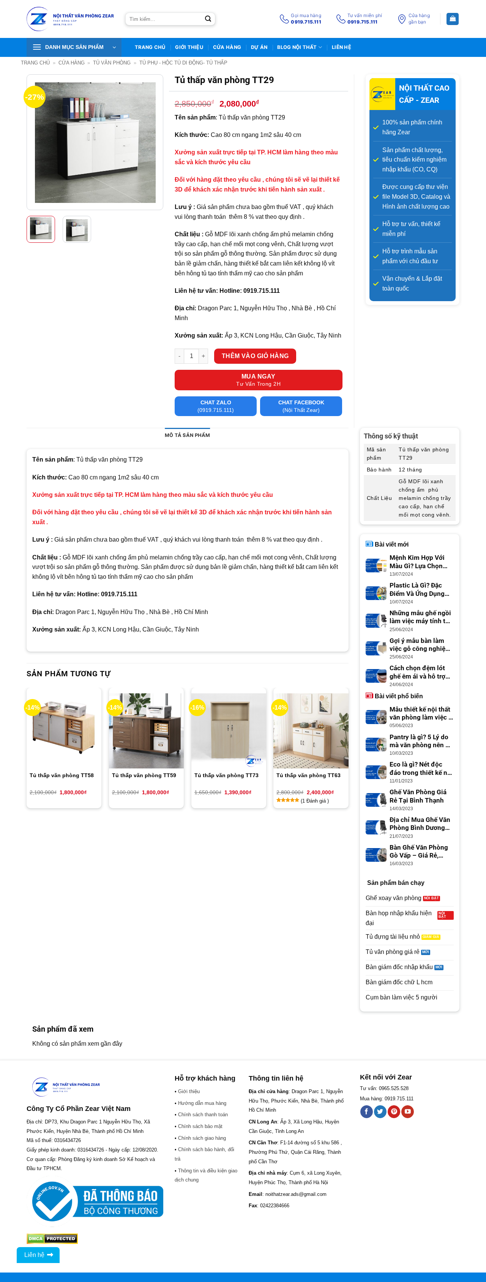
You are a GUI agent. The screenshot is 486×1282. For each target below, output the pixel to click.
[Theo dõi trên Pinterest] (394, 1111)
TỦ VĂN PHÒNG (112, 63)
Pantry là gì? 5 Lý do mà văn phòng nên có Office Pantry (421, 741)
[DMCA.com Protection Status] (52, 1238)
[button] (74, 47)
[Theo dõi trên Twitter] (380, 1111)
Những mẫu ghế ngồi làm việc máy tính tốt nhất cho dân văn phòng (420, 617)
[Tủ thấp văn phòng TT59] (146, 730)
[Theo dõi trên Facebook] (366, 1111)
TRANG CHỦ (150, 47)
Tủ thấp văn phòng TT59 (144, 775)
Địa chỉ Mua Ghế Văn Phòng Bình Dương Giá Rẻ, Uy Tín (420, 824)
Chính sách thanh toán (203, 1114)
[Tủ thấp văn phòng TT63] (310, 730)
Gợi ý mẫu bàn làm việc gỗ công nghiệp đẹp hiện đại (419, 645)
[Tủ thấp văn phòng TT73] (228, 730)
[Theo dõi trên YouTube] (407, 1111)
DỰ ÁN (259, 47)
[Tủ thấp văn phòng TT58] (64, 730)
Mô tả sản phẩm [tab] (187, 435)
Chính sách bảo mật (200, 1126)
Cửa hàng (227, 47)
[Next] (151, 142)
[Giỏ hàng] (453, 19)
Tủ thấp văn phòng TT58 (62, 775)
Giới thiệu (189, 47)
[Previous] (39, 142)
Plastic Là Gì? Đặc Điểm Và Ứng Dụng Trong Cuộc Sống (417, 590)
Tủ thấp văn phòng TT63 (308, 775)
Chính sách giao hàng (202, 1138)
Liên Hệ (341, 47)
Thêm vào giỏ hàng (255, 356)
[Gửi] (208, 19)
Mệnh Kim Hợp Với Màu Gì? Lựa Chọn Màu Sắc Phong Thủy (421, 562)
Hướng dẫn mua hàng (202, 1103)
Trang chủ (35, 63)
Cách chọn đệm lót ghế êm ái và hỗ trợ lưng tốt (417, 672)
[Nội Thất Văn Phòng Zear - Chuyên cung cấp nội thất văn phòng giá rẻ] (70, 19)
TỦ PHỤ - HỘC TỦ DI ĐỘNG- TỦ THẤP (183, 63)
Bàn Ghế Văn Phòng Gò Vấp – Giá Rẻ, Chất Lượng (419, 852)
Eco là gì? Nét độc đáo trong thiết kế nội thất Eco (421, 769)
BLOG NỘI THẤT (297, 47)
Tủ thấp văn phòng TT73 (226, 775)
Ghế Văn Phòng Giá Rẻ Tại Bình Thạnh (418, 796)
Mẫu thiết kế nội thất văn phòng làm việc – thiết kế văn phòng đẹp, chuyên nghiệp (421, 714)
